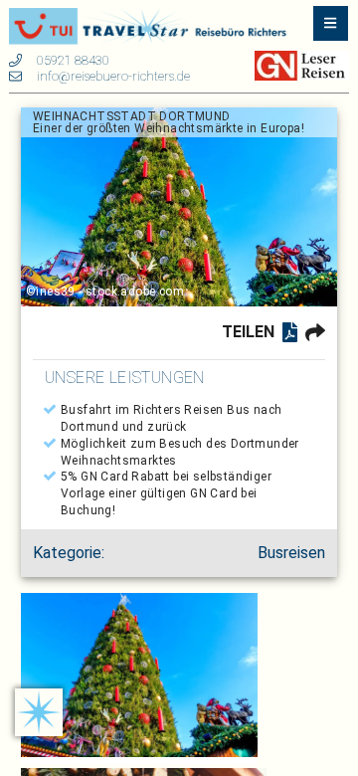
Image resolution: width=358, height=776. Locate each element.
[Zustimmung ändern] (39, 712)
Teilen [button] (248, 331)
